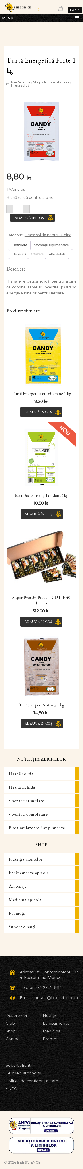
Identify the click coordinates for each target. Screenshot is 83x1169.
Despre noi (16, 1015)
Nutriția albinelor (56, 82)
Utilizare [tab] (37, 254)
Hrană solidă (20, 85)
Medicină (51, 1031)
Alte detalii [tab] (57, 254)
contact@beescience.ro (55, 997)
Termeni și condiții (23, 1073)
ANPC (11, 1088)
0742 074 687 (48, 987)
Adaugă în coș (29, 217)
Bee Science (20, 82)
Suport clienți (22, 926)
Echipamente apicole (29, 872)
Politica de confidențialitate (32, 1081)
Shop (37, 82)
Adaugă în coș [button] (38, 412)
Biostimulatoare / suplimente (37, 827)
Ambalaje (18, 886)
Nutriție (50, 1015)
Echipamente (56, 1023)
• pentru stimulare (26, 800)
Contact (13, 1039)
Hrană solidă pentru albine (48, 235)
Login (75, 10)
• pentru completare (28, 814)
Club (10, 1023)
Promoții (17, 913)
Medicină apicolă (25, 899)
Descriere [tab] (19, 245)
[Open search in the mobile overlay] (37, 9)
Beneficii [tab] (19, 254)
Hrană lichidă (22, 787)
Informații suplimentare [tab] (51, 245)
